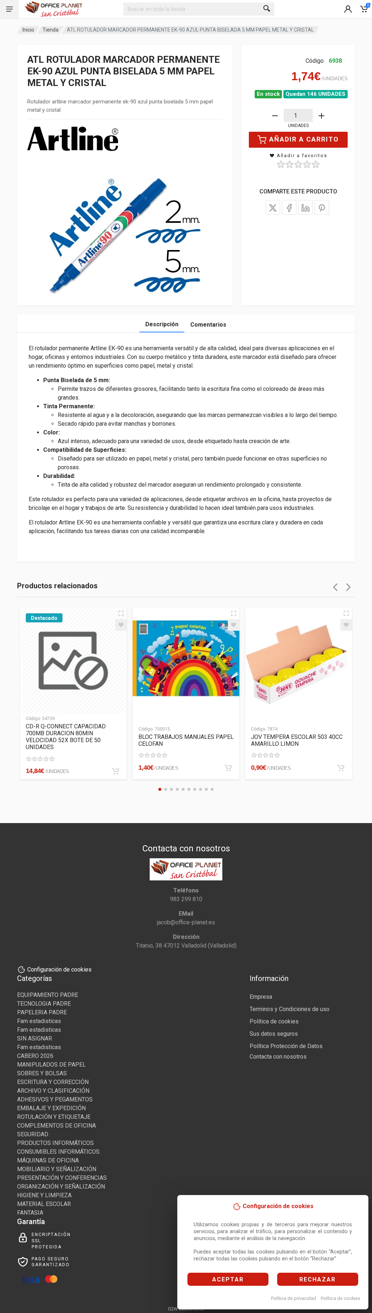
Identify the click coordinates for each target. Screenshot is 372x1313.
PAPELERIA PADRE (42, 1012)
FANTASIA (30, 1212)
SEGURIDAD (32, 1134)
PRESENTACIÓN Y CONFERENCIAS (62, 1177)
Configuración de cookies (59, 969)
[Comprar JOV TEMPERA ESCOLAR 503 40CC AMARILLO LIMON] (340, 767)
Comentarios (208, 324)
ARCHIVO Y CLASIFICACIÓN (53, 1090)
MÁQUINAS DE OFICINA (48, 1160)
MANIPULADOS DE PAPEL (51, 1064)
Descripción (161, 324)
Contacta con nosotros (278, 1056)
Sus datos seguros (274, 1033)
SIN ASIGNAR (34, 1038)
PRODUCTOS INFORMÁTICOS (55, 1143)
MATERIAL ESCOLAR (44, 1203)
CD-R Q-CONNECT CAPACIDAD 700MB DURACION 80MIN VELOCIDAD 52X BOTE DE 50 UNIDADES (66, 736)
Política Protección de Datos (286, 1046)
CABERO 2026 (35, 1055)
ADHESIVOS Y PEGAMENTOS (55, 1099)
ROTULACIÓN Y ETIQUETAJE (53, 1116)
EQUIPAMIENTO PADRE (47, 994)
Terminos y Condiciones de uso (289, 1009)
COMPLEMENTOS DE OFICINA (56, 1125)
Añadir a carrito (304, 139)
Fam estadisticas (39, 1021)
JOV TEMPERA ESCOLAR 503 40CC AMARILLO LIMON (297, 740)
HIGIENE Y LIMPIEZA (44, 1195)
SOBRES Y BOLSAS (42, 1073)
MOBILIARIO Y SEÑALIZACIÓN (56, 1169)
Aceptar (228, 1279)
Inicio (28, 30)
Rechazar (317, 1279)
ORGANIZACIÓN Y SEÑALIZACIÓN (61, 1186)
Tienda (50, 30)
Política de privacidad (293, 1298)
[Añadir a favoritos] (121, 625)
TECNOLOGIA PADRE (44, 1003)
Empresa (261, 996)
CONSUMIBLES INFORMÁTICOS (58, 1151)
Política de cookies (340, 1298)
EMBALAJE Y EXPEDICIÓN (51, 1108)
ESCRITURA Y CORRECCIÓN (53, 1082)
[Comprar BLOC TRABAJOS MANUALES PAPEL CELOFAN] (228, 767)
